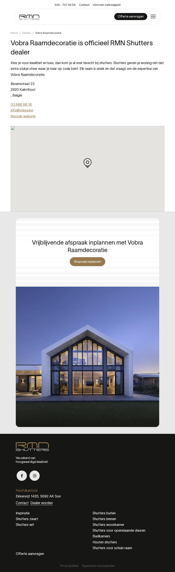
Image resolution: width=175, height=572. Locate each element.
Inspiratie (23, 513)
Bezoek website (23, 116)
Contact (84, 4)
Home (14, 32)
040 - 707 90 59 (65, 4)
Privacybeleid (69, 566)
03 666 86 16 (21, 104)
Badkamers (101, 536)
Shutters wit (25, 525)
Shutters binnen (104, 519)
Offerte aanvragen (30, 554)
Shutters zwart (27, 519)
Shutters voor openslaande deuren (119, 530)
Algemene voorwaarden (98, 566)
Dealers (26, 32)
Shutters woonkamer (108, 525)
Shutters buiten (104, 513)
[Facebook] (22, 476)
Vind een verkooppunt (107, 4)
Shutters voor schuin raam (112, 548)
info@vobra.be (22, 110)
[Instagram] (34, 476)
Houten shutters (105, 542)
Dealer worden (41, 503)
